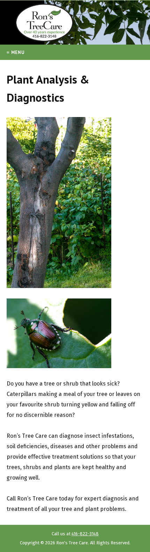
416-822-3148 (85, 533)
